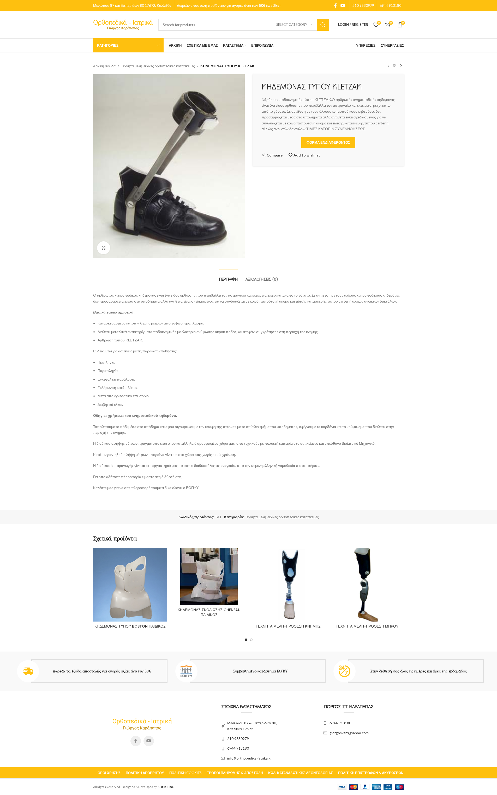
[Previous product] (388, 66)
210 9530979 (238, 738)
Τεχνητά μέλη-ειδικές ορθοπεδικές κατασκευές (158, 66)
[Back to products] (395, 66)
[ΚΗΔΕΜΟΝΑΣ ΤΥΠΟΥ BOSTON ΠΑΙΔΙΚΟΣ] (130, 585)
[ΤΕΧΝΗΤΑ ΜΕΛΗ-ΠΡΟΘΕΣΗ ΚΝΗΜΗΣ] (288, 585)
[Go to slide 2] (251, 640)
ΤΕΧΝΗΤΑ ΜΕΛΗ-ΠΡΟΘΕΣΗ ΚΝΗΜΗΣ (288, 626)
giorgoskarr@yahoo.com (349, 733)
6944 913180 (238, 748)
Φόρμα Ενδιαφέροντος (328, 142)
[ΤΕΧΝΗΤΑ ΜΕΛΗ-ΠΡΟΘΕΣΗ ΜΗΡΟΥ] (367, 585)
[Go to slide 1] (246, 640)
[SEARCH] (323, 25)
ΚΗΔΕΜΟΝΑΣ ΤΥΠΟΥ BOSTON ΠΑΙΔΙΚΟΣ (130, 626)
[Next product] (401, 66)
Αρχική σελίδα (104, 66)
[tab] (228, 277)
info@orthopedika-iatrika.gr (249, 758)
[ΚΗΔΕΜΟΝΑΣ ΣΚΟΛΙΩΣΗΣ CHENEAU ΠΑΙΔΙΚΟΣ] (209, 576)
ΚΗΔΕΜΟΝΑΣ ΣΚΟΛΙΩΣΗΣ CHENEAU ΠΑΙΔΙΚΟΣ (209, 612)
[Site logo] (123, 24)
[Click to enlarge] (103, 247)
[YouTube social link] (343, 5)
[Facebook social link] (335, 5)
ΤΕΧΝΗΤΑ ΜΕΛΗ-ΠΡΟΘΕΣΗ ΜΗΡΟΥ (367, 626)
